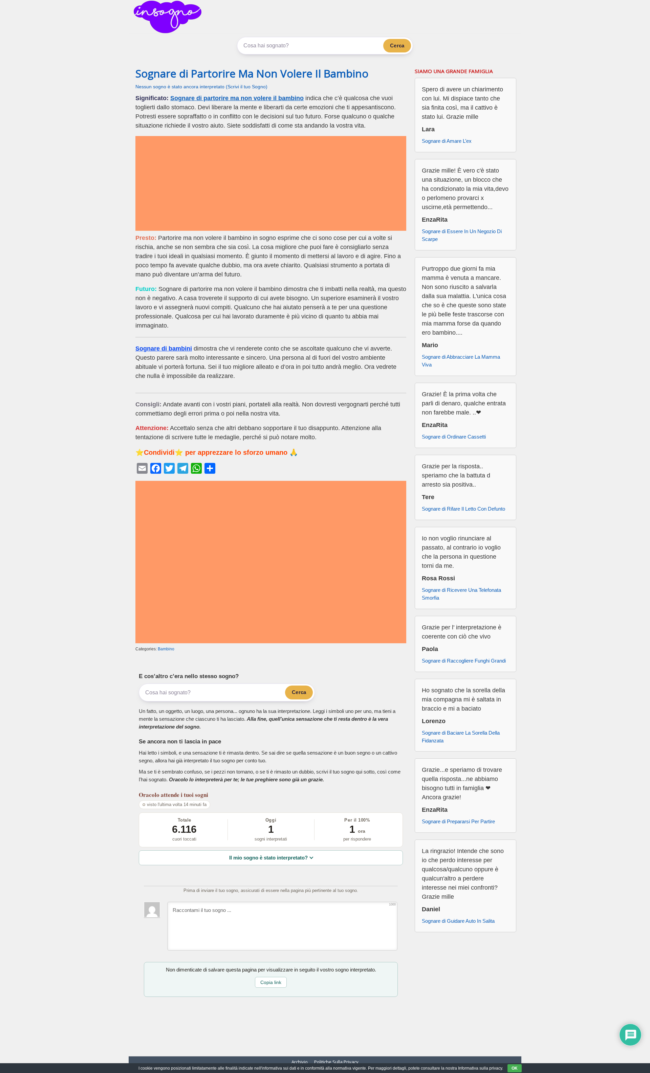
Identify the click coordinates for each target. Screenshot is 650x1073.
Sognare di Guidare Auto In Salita (458, 921)
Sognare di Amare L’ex (447, 141)
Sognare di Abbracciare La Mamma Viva (461, 360)
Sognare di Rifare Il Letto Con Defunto (463, 509)
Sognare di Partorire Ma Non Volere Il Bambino (251, 73)
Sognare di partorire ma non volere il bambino (237, 98)
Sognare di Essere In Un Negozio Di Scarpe (462, 235)
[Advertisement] (270, 183)
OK (515, 1068)
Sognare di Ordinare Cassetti (454, 437)
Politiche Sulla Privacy (336, 1062)
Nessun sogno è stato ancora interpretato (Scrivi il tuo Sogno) (201, 86)
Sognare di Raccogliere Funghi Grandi (464, 661)
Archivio (299, 1062)
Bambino (166, 649)
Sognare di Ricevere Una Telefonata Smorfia (461, 594)
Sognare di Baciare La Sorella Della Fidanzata (461, 736)
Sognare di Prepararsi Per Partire (458, 821)
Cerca (397, 45)
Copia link (270, 982)
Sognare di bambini (163, 348)
